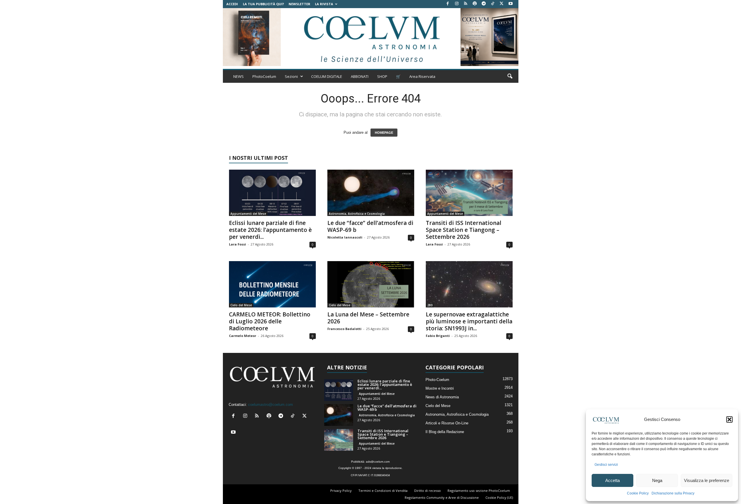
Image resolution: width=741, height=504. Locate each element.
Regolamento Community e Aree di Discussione (442, 497)
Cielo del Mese (241, 305)
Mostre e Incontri (439, 388)
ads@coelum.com (378, 461)
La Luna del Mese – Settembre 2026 (368, 318)
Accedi (232, 4)
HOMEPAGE (384, 132)
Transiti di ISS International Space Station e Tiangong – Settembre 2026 (463, 230)
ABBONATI (359, 76)
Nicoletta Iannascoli (344, 237)
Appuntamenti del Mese (248, 214)
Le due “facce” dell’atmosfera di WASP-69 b (370, 226)
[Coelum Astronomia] (370, 37)
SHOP (382, 76)
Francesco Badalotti (344, 329)
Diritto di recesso (427, 490)
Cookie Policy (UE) (499, 497)
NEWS (238, 76)
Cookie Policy (638, 493)
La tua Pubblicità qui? (263, 4)
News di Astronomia (442, 397)
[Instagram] (456, 4)
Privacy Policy (341, 490)
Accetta (612, 480)
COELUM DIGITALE (326, 76)
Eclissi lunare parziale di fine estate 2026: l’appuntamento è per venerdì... (270, 230)
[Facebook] (447, 4)
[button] (729, 419)
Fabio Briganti (438, 335)
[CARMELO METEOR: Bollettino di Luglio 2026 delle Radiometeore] (272, 284)
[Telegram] (483, 4)
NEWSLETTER (299, 4)
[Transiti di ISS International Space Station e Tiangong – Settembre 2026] (469, 193)
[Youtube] (510, 4)
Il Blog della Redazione (444, 432)
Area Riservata (422, 76)
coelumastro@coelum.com (270, 404)
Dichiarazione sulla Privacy (673, 493)
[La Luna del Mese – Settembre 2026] (370, 284)
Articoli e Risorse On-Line (446, 423)
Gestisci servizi (606, 465)
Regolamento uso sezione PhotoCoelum (478, 490)
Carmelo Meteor (242, 335)
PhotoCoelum (264, 76)
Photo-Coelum (437, 379)
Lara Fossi (237, 244)
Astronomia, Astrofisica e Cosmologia (357, 214)
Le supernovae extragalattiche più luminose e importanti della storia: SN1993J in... (469, 321)
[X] (501, 4)
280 (429, 305)
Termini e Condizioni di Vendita (383, 490)
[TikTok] (492, 4)
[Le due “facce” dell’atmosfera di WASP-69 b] (370, 193)
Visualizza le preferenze (706, 480)
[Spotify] (474, 4)
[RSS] (465, 4)
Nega (657, 480)
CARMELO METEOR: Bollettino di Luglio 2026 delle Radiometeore (269, 321)
